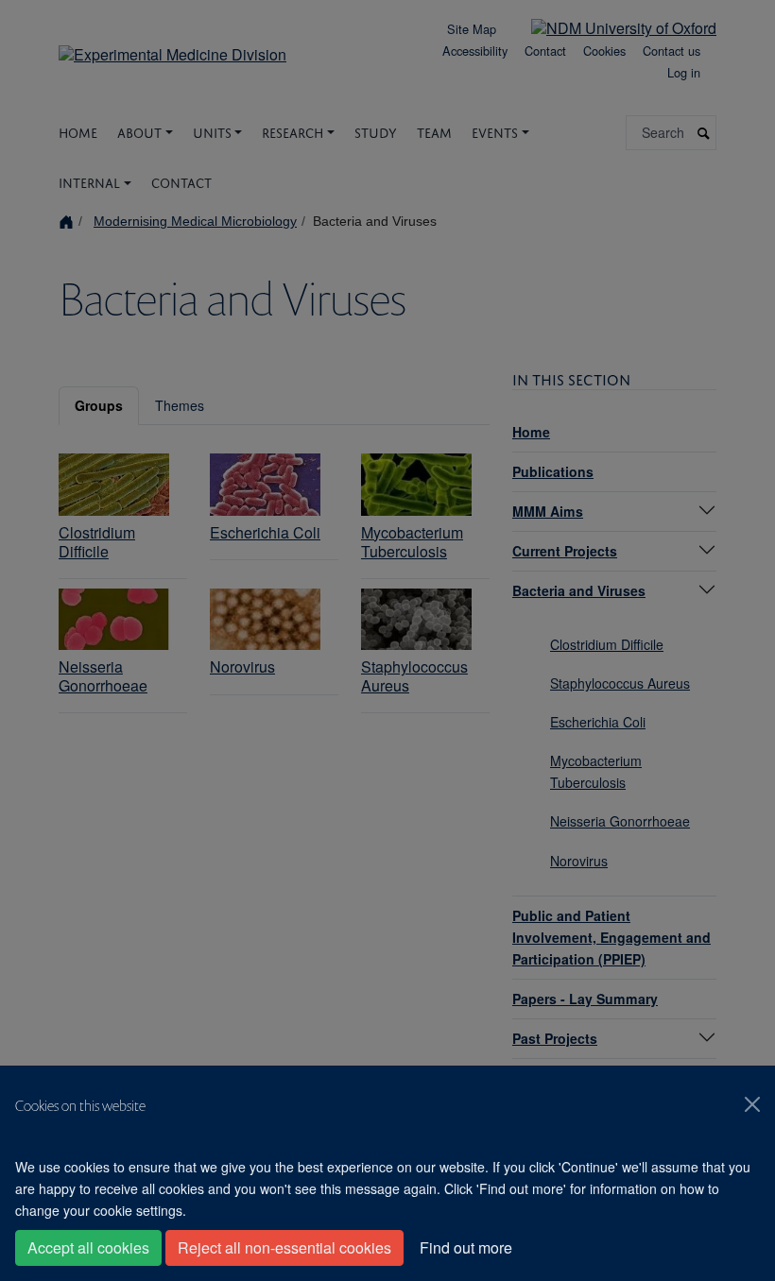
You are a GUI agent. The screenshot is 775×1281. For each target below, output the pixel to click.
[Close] (752, 1104)
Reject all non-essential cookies (284, 1247)
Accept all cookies (88, 1247)
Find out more (466, 1247)
